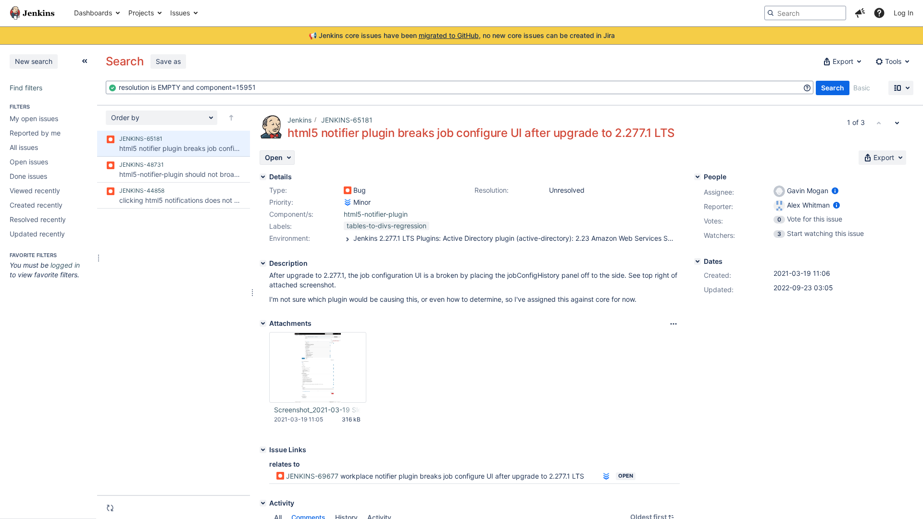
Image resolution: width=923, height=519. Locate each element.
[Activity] (263, 503)
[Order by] (231, 118)
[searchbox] (805, 13)
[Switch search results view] (900, 88)
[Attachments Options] (673, 324)
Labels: (280, 226)
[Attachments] (263, 323)
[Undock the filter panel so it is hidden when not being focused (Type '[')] (84, 61)
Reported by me (35, 133)
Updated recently (37, 234)
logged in (65, 265)
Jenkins (299, 120)
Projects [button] (141, 13)
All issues (24, 147)
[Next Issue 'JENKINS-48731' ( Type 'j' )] (897, 122)
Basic (861, 88)
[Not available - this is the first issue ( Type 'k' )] (879, 122)
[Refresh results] (110, 508)
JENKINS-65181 (347, 120)
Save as (168, 61)
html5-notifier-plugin (376, 214)
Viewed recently (35, 190)
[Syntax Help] (807, 88)
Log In (903, 13)
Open (625, 475)
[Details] (263, 176)
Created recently (36, 205)
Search (832, 88)
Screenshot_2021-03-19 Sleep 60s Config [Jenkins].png (317, 410)
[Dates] (697, 261)
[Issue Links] (263, 449)
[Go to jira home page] (32, 13)
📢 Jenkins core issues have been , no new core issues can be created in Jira (462, 35)
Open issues (29, 162)
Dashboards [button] (93, 13)
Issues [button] (180, 13)
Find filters (26, 88)
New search (33, 61)
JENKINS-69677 (312, 476)
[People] (697, 176)
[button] (860, 13)
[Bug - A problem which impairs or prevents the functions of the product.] (347, 190)
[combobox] (459, 87)
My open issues (34, 118)
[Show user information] (835, 190)
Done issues (28, 176)
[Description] (263, 263)
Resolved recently (38, 219)
